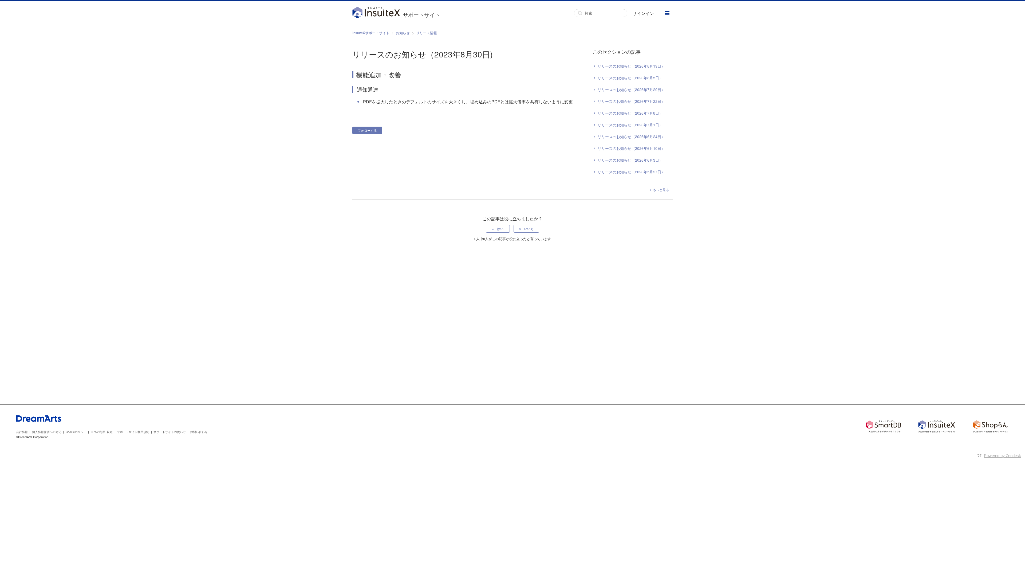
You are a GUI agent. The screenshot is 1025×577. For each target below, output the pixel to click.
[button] (667, 13)
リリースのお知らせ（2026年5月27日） (631, 171)
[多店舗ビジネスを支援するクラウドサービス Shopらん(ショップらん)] (990, 427)
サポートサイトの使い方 (169, 432)
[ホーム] (377, 13)
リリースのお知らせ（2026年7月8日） (630, 113)
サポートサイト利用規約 (133, 432)
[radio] (498, 229)
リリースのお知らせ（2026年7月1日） (630, 124)
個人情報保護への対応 (46, 432)
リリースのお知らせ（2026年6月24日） (631, 136)
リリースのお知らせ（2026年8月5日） (630, 77)
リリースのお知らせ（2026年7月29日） (631, 89)
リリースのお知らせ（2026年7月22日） (631, 101)
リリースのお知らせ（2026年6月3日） (630, 160)
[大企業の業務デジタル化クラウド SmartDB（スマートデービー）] (883, 427)
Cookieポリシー (76, 432)
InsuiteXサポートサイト (370, 32)
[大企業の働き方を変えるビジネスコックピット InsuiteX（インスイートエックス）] (937, 427)
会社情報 (22, 432)
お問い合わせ (199, 432)
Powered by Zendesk (1002, 455)
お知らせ (403, 32)
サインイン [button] (643, 13)
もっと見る (661, 189)
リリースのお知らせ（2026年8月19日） (631, 66)
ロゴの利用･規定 (101, 432)
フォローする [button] (367, 130)
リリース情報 (426, 32)
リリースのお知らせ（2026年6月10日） (631, 148)
